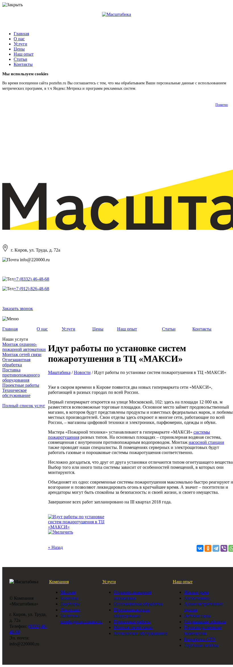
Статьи (20, 59)
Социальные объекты (205, 621)
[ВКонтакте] (200, 548)
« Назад (55, 547)
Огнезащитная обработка (16, 362)
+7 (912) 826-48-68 (31, 288)
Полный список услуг (23, 405)
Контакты (23, 64)
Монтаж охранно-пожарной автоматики (24, 347)
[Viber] (223, 548)
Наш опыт (24, 54)
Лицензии (70, 609)
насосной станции (206, 442)
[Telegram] (216, 548)
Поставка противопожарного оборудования (21, 374)
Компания (59, 581)
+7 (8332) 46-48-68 (31, 279)
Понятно (221, 105)
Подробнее (147, 88)
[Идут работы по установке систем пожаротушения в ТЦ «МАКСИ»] (77, 526)
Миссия (68, 592)
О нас (19, 38)
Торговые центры (201, 645)
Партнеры (70, 603)
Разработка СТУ (200, 639)
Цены (19, 49)
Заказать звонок (17, 308)
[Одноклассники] (208, 548)
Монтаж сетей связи (21, 354)
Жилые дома (196, 592)
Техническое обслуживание (16, 393)
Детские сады (197, 615)
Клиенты (69, 598)
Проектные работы (20, 385)
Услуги (20, 43)
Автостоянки (197, 598)
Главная (21, 33)
